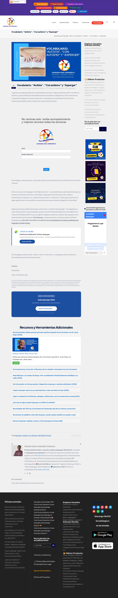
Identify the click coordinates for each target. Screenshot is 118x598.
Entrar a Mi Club (43, 469)
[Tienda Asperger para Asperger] (95, 180)
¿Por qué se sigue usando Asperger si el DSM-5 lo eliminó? (34, 402)
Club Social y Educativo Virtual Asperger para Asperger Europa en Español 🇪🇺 (44, 530)
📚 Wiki (55, 11)
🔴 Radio (72, 11)
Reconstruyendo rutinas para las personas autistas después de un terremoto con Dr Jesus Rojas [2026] (45, 333)
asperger (15, 353)
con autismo (32, 435)
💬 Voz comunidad (46, 11)
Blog (71, 36)
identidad (41, 435)
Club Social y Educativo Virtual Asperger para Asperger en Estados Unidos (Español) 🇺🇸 (44, 514)
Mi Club (38, 455)
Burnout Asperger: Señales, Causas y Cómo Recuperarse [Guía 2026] (37, 421)
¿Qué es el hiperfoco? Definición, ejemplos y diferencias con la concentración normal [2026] (46, 396)
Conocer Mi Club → (27, 241)
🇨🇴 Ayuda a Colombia (56, 4)
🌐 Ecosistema (34, 11)
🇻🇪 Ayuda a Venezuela (41, 4)
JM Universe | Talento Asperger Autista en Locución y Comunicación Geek (94, 102)
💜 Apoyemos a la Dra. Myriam (74, 4)
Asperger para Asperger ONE (44, 502)
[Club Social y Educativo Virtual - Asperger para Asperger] (95, 159)
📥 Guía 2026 (64, 11)
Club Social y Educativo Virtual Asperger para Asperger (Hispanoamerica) (44, 507)
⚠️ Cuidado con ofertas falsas (44, 7)
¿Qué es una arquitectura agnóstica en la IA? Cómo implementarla (93, 50)
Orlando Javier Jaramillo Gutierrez (33, 88)
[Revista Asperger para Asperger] (95, 202)
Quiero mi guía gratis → (46, 308)
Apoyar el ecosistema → (43, 571)
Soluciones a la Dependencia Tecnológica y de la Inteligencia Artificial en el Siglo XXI (95, 72)
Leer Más (16, 363)
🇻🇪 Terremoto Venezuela (60, 7)
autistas (21, 353)
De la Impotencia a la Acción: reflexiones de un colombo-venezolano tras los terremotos (45, 369)
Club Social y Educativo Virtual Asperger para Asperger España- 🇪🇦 (44, 522)
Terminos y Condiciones (42, 555)
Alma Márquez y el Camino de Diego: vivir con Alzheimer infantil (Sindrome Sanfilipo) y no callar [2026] (45, 377)
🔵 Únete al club (82, 11)
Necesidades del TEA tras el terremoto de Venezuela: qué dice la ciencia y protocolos (44, 408)
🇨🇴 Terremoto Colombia (75, 7)
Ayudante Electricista (70, 515)
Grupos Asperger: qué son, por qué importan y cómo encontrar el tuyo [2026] (41, 390)
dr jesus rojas (33, 353)
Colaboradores (59, 88)
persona (48, 435)
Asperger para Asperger (61, 36)
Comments (71, 88)
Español (16, 2)
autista (25, 435)
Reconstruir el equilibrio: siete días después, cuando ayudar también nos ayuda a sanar (44, 415)
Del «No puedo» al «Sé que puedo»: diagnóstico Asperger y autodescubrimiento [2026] (45, 384)
